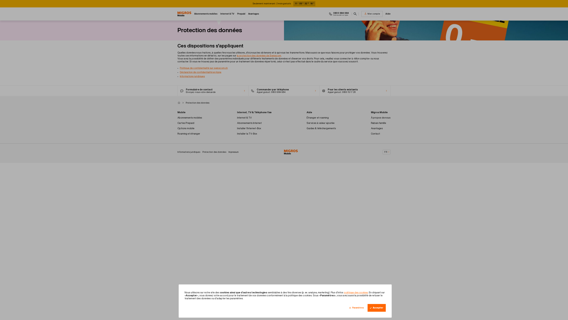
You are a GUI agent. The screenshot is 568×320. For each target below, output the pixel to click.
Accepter (378, 307)
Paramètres (358, 307)
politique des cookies (356, 292)
